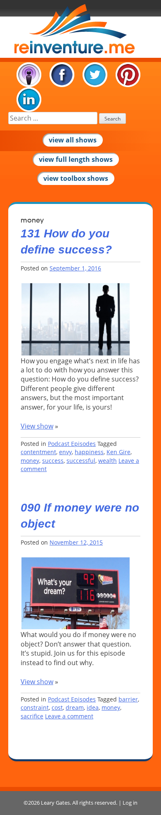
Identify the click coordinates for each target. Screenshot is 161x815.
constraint (35, 707)
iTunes (29, 74)
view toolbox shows (75, 178)
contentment (38, 452)
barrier (128, 699)
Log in (130, 802)
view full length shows (76, 159)
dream (75, 707)
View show (37, 426)
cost (57, 707)
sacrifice (32, 716)
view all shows (73, 140)
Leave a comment (69, 716)
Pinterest (128, 74)
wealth (107, 460)
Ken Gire (118, 452)
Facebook (62, 74)
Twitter (95, 74)
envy (65, 452)
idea (93, 707)
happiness (89, 452)
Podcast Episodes (72, 444)
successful (80, 460)
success (53, 460)
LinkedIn (29, 99)
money (30, 460)
